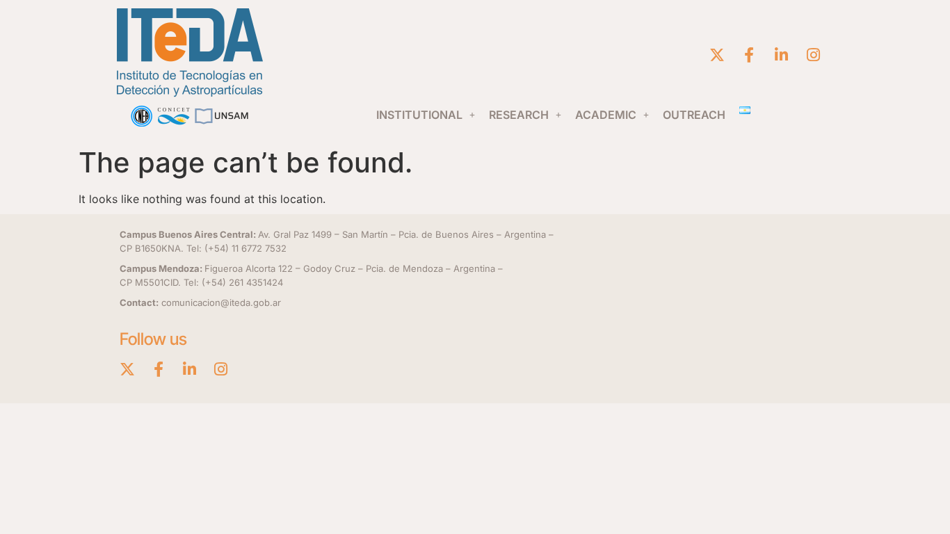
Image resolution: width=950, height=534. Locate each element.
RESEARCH (519, 115)
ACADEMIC (605, 115)
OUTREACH (694, 115)
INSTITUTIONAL (419, 115)
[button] (425, 114)
